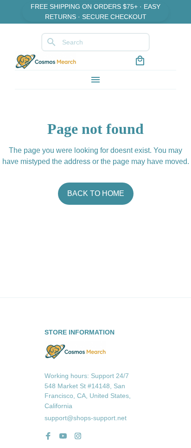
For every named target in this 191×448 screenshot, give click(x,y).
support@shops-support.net (86, 418)
